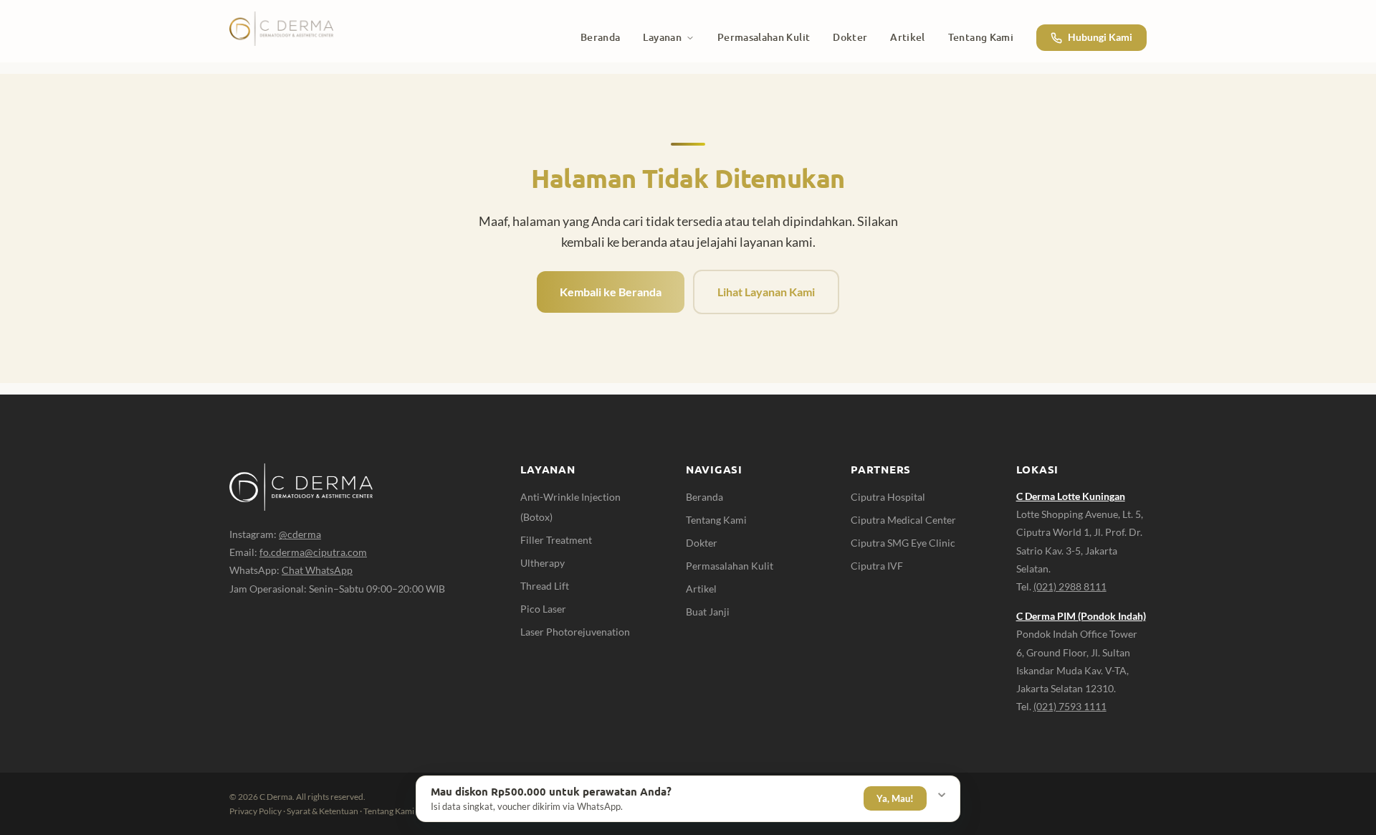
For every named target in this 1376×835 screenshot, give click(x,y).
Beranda (704, 497)
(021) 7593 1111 (1070, 706)
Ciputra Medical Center (903, 520)
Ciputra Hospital (888, 497)
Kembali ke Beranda (610, 291)
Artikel (701, 588)
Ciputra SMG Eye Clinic (903, 543)
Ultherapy (542, 563)
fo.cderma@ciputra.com (313, 552)
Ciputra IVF (877, 566)
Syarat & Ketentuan (322, 811)
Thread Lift (544, 586)
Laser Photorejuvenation (575, 632)
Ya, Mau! (895, 798)
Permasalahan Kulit (729, 566)
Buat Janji (708, 611)
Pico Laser (543, 609)
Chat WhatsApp (317, 570)
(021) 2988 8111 (1070, 586)
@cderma (300, 534)
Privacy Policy (255, 811)
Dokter (701, 543)
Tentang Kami (716, 520)
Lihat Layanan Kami (766, 291)
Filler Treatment (556, 540)
